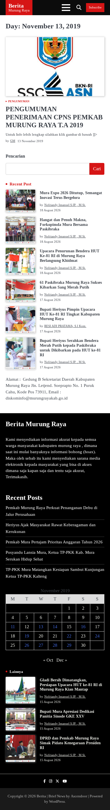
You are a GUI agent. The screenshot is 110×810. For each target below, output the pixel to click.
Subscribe (95, 7)
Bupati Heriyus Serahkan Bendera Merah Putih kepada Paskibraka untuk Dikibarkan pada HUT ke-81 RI (70, 348)
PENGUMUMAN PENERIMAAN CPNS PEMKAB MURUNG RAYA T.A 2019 (54, 117)
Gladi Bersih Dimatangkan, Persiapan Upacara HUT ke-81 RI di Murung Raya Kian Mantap (71, 685)
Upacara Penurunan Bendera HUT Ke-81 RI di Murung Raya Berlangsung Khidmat (69, 256)
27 (41, 645)
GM (12, 140)
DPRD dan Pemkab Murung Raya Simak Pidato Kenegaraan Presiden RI (70, 743)
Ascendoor (79, 796)
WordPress (57, 802)
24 (97, 636)
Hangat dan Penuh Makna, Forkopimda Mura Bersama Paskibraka (64, 225)
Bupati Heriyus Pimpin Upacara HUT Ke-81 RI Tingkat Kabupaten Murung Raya (70, 314)
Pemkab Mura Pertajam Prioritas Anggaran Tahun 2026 (54, 542)
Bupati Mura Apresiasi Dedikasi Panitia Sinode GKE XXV (67, 713)
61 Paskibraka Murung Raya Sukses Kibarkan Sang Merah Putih (71, 284)
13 (41, 626)
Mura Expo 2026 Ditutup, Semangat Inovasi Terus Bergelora (71, 195)
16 (83, 626)
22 (69, 636)
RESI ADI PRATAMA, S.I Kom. (65, 326)
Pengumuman (18, 101)
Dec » (61, 660)
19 (27, 636)
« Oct (48, 660)
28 (55, 645)
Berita (16, 6)
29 (69, 645)
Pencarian (15, 156)
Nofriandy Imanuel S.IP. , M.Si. (65, 205)
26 (27, 645)
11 (13, 626)
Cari (97, 168)
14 (55, 626)
